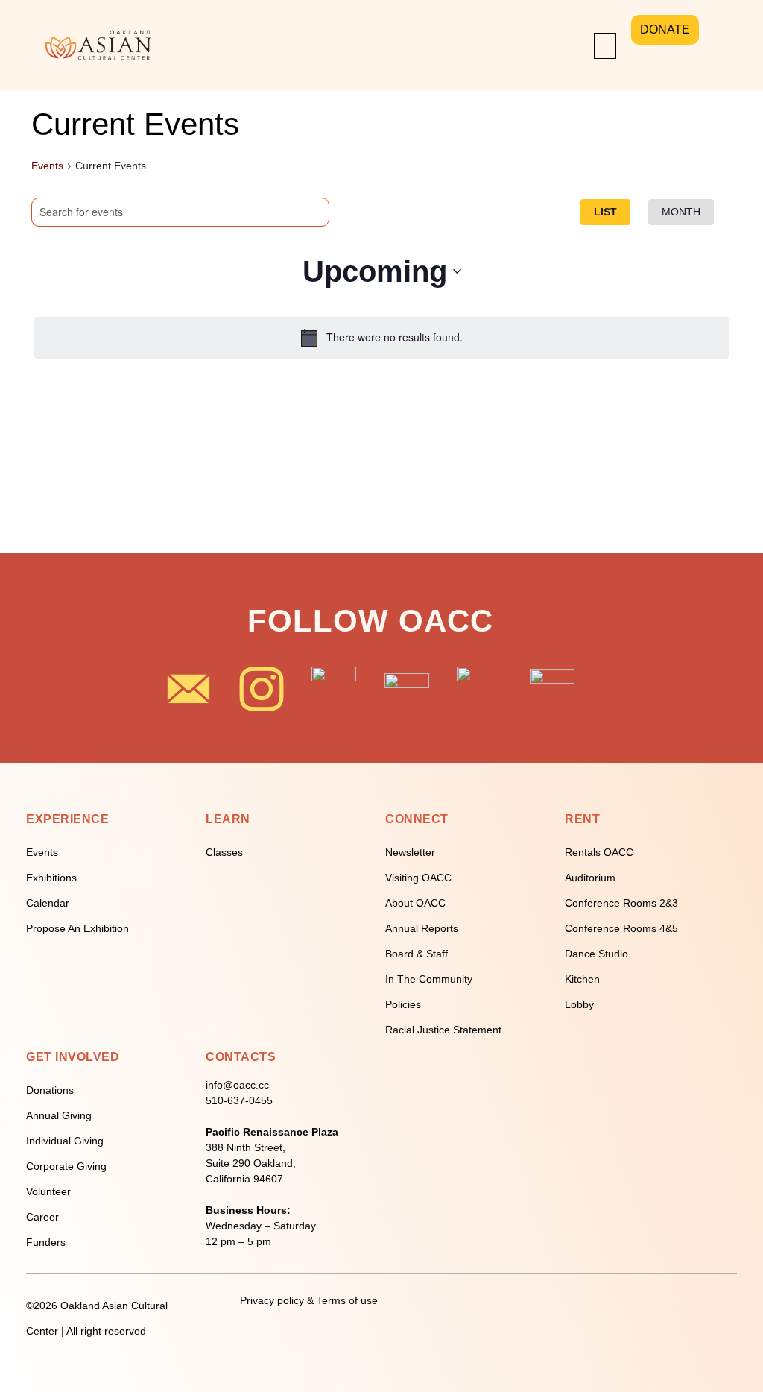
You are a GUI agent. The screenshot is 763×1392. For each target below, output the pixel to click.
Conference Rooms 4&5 (621, 928)
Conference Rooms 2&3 (621, 903)
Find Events (265, 211)
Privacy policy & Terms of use (309, 1300)
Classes (224, 852)
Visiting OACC (418, 878)
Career (42, 1217)
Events (47, 165)
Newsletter (410, 852)
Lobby (579, 1004)
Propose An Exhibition (77, 928)
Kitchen (582, 979)
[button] (605, 46)
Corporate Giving (66, 1166)
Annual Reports (421, 928)
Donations (50, 1090)
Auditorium (590, 878)
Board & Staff (416, 954)
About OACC (415, 903)
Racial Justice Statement (443, 1030)
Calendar (47, 903)
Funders (46, 1242)
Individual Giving (65, 1141)
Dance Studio (596, 954)
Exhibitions (51, 878)
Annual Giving (59, 1115)
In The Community (428, 979)
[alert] (381, 338)
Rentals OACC (599, 852)
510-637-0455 (239, 1100)
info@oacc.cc (237, 1085)
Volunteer (48, 1191)
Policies (403, 1004)
